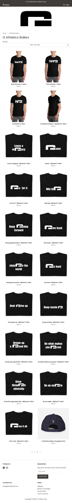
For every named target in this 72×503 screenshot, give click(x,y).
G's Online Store (42, 499)
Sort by (5, 42)
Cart (67, 5)
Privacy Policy (41, 491)
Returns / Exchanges (43, 489)
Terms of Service (42, 494)
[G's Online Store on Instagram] (7, 468)
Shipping (40, 486)
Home (4, 33)
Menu (7, 5)
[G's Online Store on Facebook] (4, 468)
